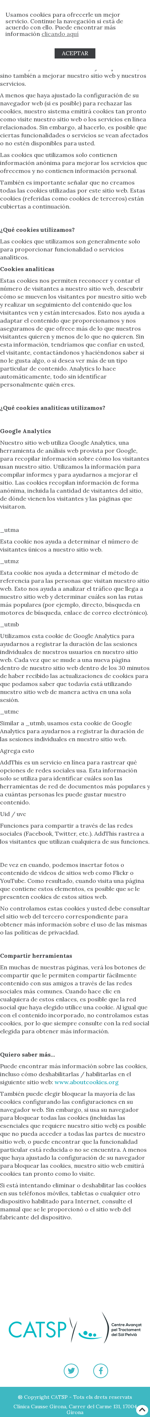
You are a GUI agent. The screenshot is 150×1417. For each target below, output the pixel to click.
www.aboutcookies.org (87, 1082)
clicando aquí (60, 33)
